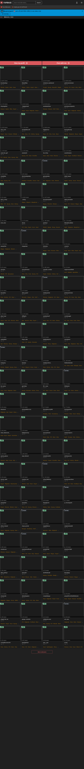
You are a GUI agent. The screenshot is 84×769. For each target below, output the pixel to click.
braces (27, 577)
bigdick (7, 367)
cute (54, 134)
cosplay (70, 437)
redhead (75, 155)
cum (34, 227)
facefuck (50, 204)
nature (34, 180)
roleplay (45, 414)
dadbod (70, 272)
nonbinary (30, 528)
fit (6, 274)
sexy (2, 390)
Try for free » (5, 14)
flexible (15, 134)
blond (78, 647)
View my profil (19, 63)
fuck (58, 109)
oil (57, 274)
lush (45, 598)
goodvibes (75, 272)
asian (73, 87)
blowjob (76, 365)
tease (37, 110)
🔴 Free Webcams (5, 7)
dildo (17, 600)
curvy (13, 600)
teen (11, 87)
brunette (24, 297)
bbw (50, 530)
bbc (2, 577)
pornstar (46, 530)
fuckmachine (14, 483)
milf (54, 109)
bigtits (59, 87)
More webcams (42, 652)
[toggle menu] (73, 2)
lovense (45, 109)
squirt (32, 87)
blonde (2, 87)
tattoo (35, 577)
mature (8, 552)
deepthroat (34, 202)
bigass (24, 87)
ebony (54, 274)
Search (39, 2)
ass (80, 250)
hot (33, 297)
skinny (79, 110)
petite (7, 87)
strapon (24, 528)
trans (32, 367)
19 (23, 622)
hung (54, 227)
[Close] (82, 11)
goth (66, 227)
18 (70, 87)
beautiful (55, 87)
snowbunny (55, 414)
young (49, 87)
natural (3, 109)
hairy (50, 344)
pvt (38, 180)
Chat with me (62, 63)
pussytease (11, 274)
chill (35, 528)
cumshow (15, 435)
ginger (49, 227)
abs (31, 577)
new (15, 87)
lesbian (55, 204)
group (45, 204)
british (45, 227)
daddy (55, 575)
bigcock (29, 202)
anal (28, 110)
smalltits (35, 155)
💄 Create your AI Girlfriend (19, 7)
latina (28, 87)
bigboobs (32, 110)
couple (45, 87)
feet (11, 109)
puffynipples (50, 647)
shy (77, 87)
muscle (79, 180)
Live (1, 17)
